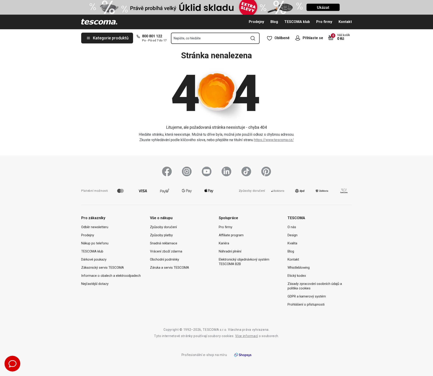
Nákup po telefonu (94, 243)
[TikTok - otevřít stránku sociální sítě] (246, 171)
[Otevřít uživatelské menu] (299, 38)
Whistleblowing (299, 268)
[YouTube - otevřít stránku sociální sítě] (206, 171)
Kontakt (345, 22)
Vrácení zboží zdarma (166, 251)
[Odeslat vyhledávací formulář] (253, 38)
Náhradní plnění (230, 251)
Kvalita (292, 243)
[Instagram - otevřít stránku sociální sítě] (186, 171)
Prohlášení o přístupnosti (306, 304)
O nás (292, 227)
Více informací (246, 336)
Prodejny (256, 22)
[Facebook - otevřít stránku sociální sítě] (166, 171)
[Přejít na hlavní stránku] (99, 22)
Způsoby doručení (163, 227)
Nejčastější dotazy (94, 284)
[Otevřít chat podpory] (12, 363)
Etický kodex (297, 276)
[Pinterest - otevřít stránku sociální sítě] (266, 171)
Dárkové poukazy (93, 259)
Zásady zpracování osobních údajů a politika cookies (315, 286)
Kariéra (224, 243)
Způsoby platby (161, 235)
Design (292, 235)
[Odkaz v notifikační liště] (216, 7)
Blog (274, 22)
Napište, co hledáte (187, 38)
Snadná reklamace (163, 243)
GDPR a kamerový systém (307, 296)
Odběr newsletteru (94, 227)
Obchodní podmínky (164, 259)
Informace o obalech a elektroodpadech (111, 276)
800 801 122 (152, 36)
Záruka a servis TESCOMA (169, 268)
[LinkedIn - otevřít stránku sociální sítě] (226, 171)
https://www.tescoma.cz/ (274, 140)
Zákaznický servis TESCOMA (102, 268)
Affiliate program (231, 235)
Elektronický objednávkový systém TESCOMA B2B (244, 261)
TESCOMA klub (297, 22)
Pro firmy (324, 22)
